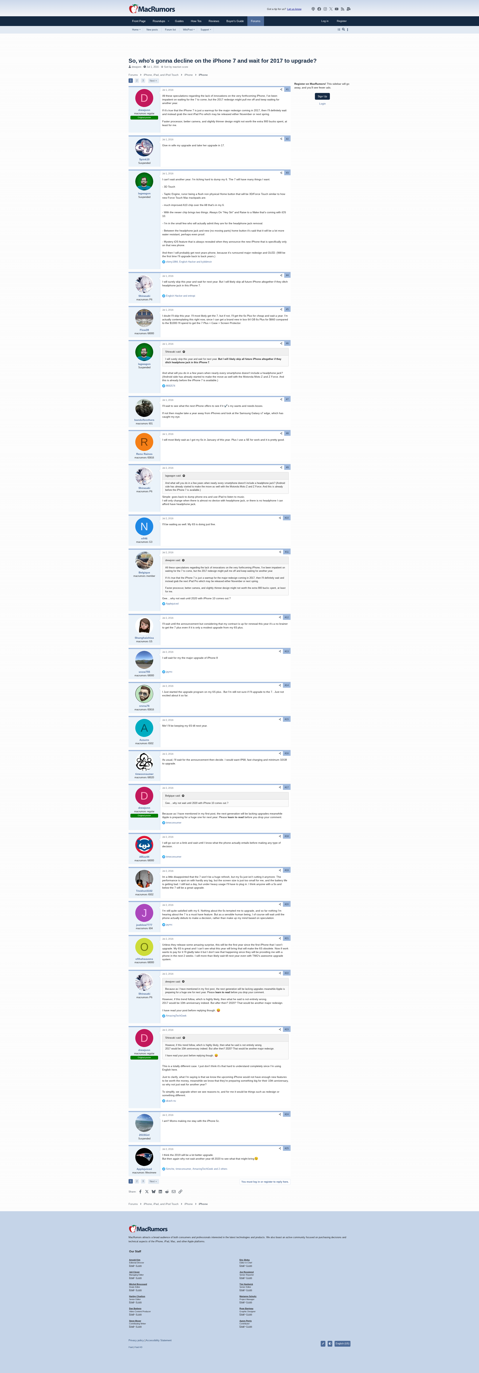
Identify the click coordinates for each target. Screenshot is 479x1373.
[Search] (343, 29)
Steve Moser (135, 1321)
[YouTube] (336, 9)
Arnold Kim (134, 1260)
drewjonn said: (173, 560)
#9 (287, 467)
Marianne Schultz (248, 1296)
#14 (287, 685)
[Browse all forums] (339, 29)
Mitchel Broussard (138, 1284)
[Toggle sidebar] (348, 30)
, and (189, 261)
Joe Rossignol (247, 1272)
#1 (287, 89)
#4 (287, 275)
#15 (287, 719)
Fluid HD (138, 1347)
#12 (287, 617)
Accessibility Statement (159, 1340)
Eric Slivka (245, 1260)
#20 (287, 904)
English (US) (342, 1343)
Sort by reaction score (176, 66)
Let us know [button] (294, 8)
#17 (287, 787)
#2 (287, 139)
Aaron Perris (246, 1321)
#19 (287, 870)
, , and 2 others (196, 1168)
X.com (139, 1266)
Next (152, 80)
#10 (287, 518)
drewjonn (136, 66)
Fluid (131, 1347)
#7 (287, 399)
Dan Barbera (135, 1308)
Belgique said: (173, 795)
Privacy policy (136, 1340)
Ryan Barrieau (246, 1308)
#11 (287, 552)
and (180, 295)
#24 (287, 1114)
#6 (287, 343)
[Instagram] (325, 9)
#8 (287, 433)
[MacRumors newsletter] (348, 9)
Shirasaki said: (173, 351)
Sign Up (322, 96)
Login (322, 103)
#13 (287, 651)
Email (131, 1266)
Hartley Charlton (137, 1296)
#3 (287, 173)
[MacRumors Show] (313, 9)
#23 (287, 1029)
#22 (287, 973)
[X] (331, 9)
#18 (287, 836)
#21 (287, 938)
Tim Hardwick (246, 1284)
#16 (287, 753)
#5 (287, 309)
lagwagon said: (173, 475)
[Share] (281, 89)
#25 (287, 1148)
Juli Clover (134, 1272)
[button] (157, 21)
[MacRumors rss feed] (342, 9)
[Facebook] (319, 9)
